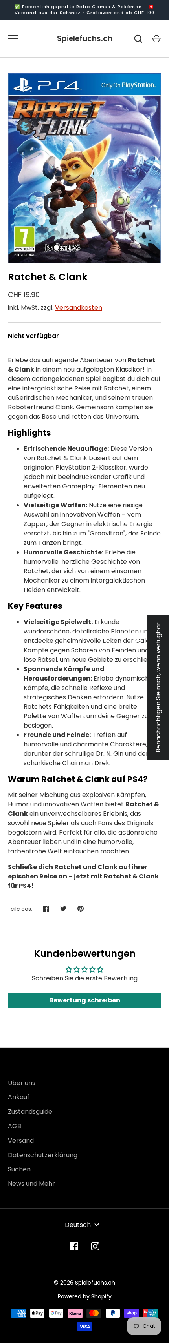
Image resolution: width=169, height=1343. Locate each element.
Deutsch (78, 1224)
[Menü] (13, 38)
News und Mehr (31, 1183)
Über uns (21, 1082)
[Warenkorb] (156, 38)
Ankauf (18, 1097)
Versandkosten (78, 307)
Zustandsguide (30, 1111)
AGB (14, 1126)
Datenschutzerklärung (42, 1155)
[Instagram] (95, 1246)
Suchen (19, 1169)
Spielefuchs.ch (84, 38)
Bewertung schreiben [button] (84, 1000)
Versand (21, 1140)
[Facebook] (74, 1246)
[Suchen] (138, 38)
